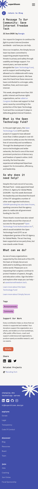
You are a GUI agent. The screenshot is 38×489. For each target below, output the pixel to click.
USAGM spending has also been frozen (18, 204)
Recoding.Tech (11, 372)
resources (6, 446)
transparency (7, 425)
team (4, 456)
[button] (19, 11)
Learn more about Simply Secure (16, 294)
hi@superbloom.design (12, 405)
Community (8, 311)
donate (4, 416)
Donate (8, 349)
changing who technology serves (11, 394)
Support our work (12, 318)
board (4, 451)
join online (6, 477)
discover (6, 438)
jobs (4, 468)
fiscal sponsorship (9, 482)
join (4, 464)
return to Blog (15, 13)
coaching (5, 473)
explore (5, 412)
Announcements (10, 306)
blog (3, 442)
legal (4, 420)
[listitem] (3, 400)
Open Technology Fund (24, 67)
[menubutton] (32, 3)
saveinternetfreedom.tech (16, 282)
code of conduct (8, 429)
